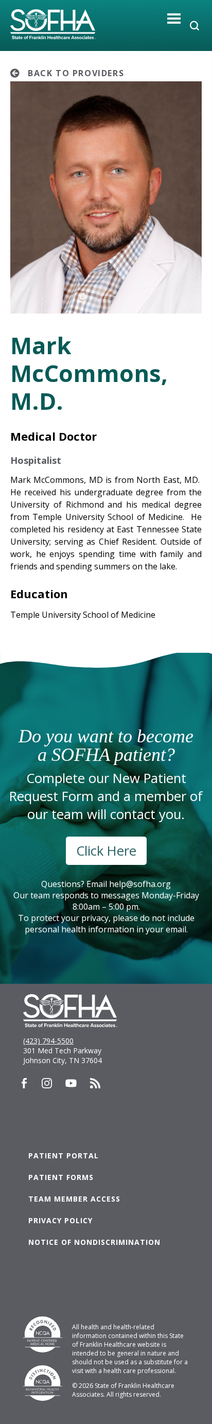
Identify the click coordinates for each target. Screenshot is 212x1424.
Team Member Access (74, 1199)
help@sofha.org (140, 884)
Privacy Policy (60, 1220)
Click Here (106, 851)
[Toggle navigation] (174, 18)
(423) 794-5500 (48, 1041)
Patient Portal (63, 1155)
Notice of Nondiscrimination (94, 1242)
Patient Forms (61, 1177)
